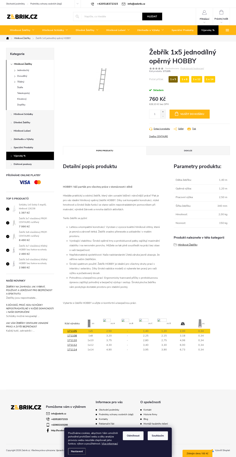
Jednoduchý (23, 70)
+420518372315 (59, 419)
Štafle (20, 87)
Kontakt (147, 410)
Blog (146, 419)
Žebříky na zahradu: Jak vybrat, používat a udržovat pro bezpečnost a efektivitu (29, 290)
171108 (72, 335)
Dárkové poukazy (23, 164)
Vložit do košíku (192, 114)
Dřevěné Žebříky (22, 122)
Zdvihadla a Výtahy (24, 139)
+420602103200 (59, 424)
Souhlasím (158, 435)
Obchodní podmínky (15, 3)
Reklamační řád (106, 423)
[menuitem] (22, 30)
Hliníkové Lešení (22, 130)
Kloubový (21, 98)
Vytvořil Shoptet (222, 450)
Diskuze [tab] (188, 150)
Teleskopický (23, 93)
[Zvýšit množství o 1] (163, 112)
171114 (72, 349)
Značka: (158, 136)
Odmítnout (133, 435)
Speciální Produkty (23, 147)
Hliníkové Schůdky (23, 114)
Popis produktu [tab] (104, 150)
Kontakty (103, 419)
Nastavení (77, 451)
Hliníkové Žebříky (23, 64)
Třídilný (20, 81)
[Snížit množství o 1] (163, 116)
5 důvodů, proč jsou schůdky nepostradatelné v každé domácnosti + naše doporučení (30, 308)
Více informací (109, 443)
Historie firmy (150, 414)
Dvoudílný (22, 76)
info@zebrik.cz (58, 413)
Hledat (152, 16)
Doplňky (21, 104)
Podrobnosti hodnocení (192, 68)
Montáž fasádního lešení (156, 424)
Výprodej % (20, 155)
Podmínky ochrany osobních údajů (46, 3)
